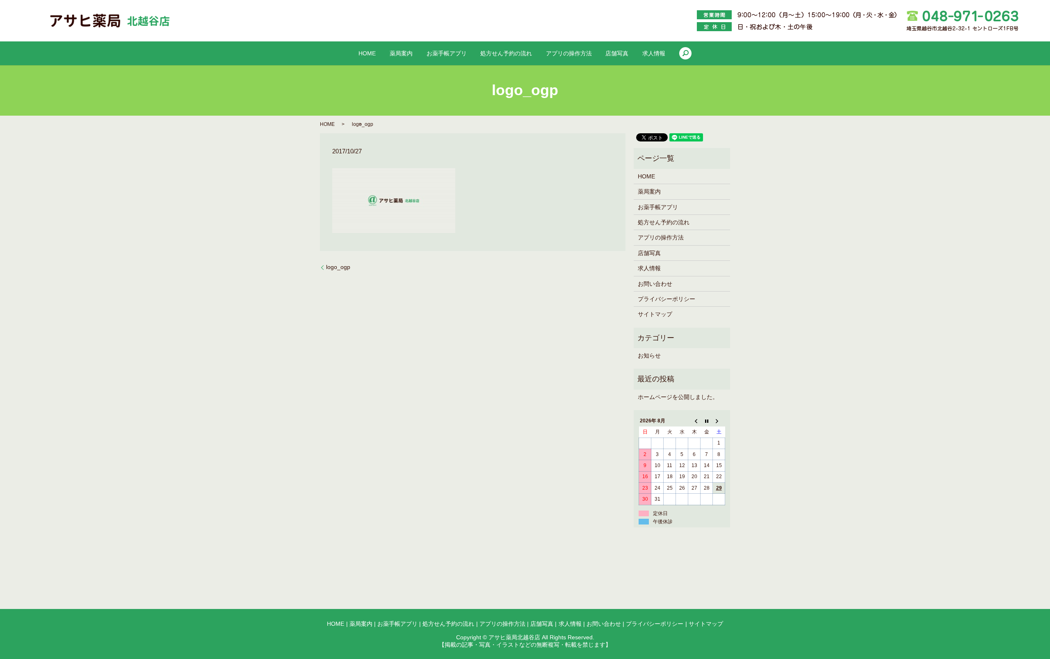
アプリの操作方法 (569, 53)
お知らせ (649, 355)
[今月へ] (707, 421)
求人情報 (653, 53)
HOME (367, 53)
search (685, 53)
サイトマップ (655, 314)
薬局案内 (401, 53)
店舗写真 (616, 53)
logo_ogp (338, 267)
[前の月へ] (694, 421)
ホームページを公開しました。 (678, 397)
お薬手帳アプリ (447, 53)
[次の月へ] (719, 421)
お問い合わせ (655, 283)
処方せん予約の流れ (506, 53)
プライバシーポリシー (666, 299)
